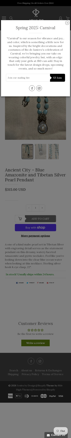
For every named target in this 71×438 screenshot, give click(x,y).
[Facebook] (32, 88)
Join (59, 77)
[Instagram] (39, 88)
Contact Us (57, 435)
